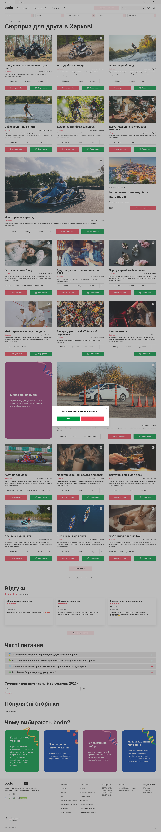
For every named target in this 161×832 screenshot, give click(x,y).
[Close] (106, 408)
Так (68, 418)
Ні (92, 418)
